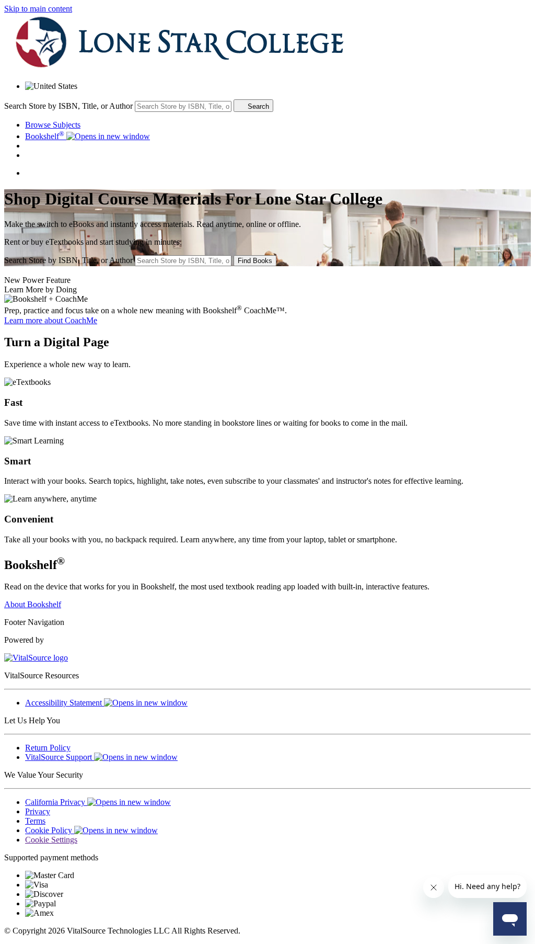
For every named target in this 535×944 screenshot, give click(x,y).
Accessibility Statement (64, 702)
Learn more (50, 320)
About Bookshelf (32, 604)
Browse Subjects (52, 124)
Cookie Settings (51, 839)
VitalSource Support (59, 757)
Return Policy (48, 747)
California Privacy (56, 802)
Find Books (255, 261)
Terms (35, 820)
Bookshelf (44, 136)
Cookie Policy (49, 830)
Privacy (37, 811)
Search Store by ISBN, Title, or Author (68, 105)
